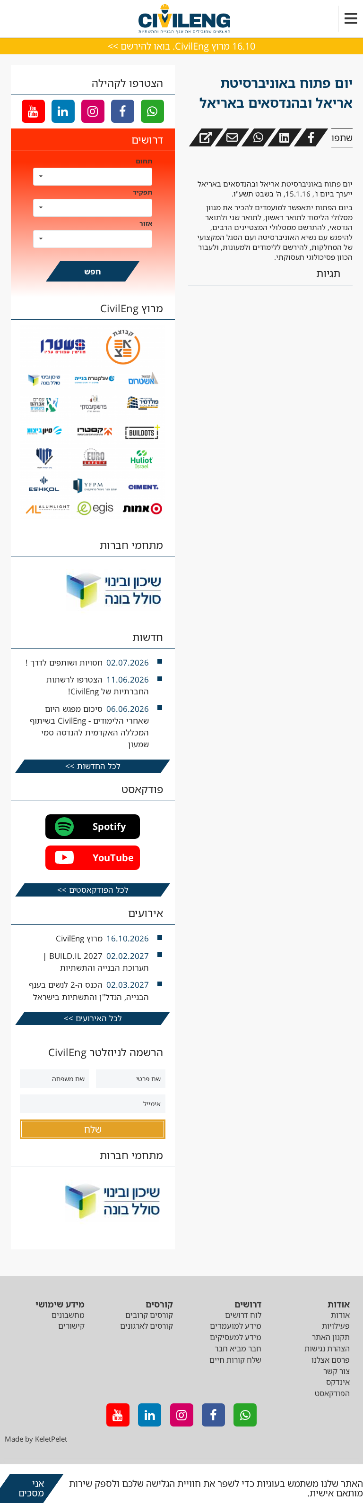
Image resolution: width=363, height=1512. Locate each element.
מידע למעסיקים (235, 1337)
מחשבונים (68, 1315)
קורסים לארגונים (146, 1326)
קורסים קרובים (149, 1315)
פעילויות (336, 1326)
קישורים (71, 1326)
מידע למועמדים (235, 1326)
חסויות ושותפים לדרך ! (64, 662)
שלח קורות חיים (235, 1360)
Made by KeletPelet (36, 1439)
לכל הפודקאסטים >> (93, 889)
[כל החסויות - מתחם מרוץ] (92, 516)
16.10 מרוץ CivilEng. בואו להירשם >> (181, 46)
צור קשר (336, 1371)
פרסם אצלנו (330, 1360)
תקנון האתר (331, 1337)
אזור (145, 223)
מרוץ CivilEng (79, 938)
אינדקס (338, 1382)
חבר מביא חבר (238, 1348)
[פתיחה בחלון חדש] (206, 137)
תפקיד (142, 192)
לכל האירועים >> (93, 1018)
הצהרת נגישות (327, 1348)
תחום (144, 160)
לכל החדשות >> (93, 765)
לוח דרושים (243, 1315)
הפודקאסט (332, 1393)
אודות (340, 1315)
